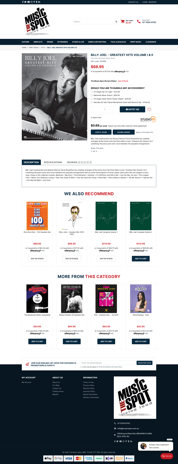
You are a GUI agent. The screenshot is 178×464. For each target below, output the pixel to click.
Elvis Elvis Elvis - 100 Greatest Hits (37, 232)
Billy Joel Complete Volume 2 (140, 232)
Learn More (123, 132)
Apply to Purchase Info (144, 132)
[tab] (31, 162)
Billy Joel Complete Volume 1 (106, 232)
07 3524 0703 (149, 22)
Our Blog (55, 385)
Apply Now (101, 132)
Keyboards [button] (62, 42)
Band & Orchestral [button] (97, 42)
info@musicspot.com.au (128, 428)
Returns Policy (88, 388)
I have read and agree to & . (102, 367)
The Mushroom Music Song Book (37, 315)
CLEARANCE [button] (151, 42)
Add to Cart (141, 259)
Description (31, 162)
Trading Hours (58, 391)
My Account (26, 382)
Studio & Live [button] (78, 42)
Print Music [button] (135, 42)
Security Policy (89, 391)
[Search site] (116, 21)
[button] (149, 109)
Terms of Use (88, 382)
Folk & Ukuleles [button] (118, 42)
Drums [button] (50, 42)
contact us (133, 2)
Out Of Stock (37, 259)
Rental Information (90, 394)
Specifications (53, 162)
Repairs (55, 394)
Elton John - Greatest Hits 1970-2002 (72, 233)
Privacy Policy (117, 367)
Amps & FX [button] (38, 42)
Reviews (72, 162)
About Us (56, 382)
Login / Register (149, 2)
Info (127, 71)
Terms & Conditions (105, 367)
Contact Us (56, 388)
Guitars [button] (25, 42)
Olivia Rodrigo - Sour (141, 315)
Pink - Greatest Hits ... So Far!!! (106, 315)
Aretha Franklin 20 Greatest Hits (71, 315)
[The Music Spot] (37, 21)
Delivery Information (91, 397)
